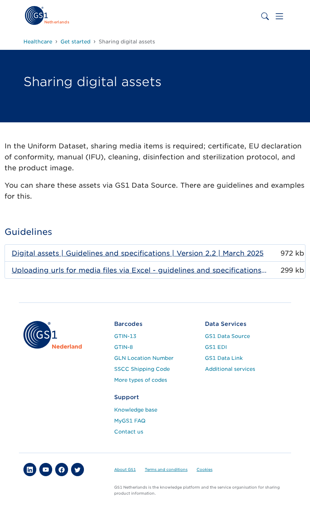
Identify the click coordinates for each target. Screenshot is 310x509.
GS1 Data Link (224, 358)
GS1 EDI (216, 347)
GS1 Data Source (227, 336)
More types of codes (140, 380)
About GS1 (125, 469)
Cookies (204, 469)
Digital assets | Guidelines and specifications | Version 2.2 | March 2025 (138, 253)
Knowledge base (135, 410)
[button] (29, 469)
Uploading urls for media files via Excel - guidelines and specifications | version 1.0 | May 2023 (139, 270)
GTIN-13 (125, 336)
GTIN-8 (123, 347)
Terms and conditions (166, 469)
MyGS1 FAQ (130, 421)
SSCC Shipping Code (142, 369)
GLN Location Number (144, 358)
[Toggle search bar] (265, 16)
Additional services (230, 369)
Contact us (128, 432)
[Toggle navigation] (279, 16)
